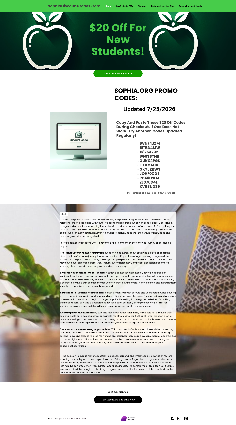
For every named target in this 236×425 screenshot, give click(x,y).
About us (142, 6)
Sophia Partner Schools (190, 6)
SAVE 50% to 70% (124, 6)
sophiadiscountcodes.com (71, 418)
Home (108, 6)
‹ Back (63, 214)
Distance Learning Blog (162, 6)
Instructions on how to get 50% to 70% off (151, 192)
